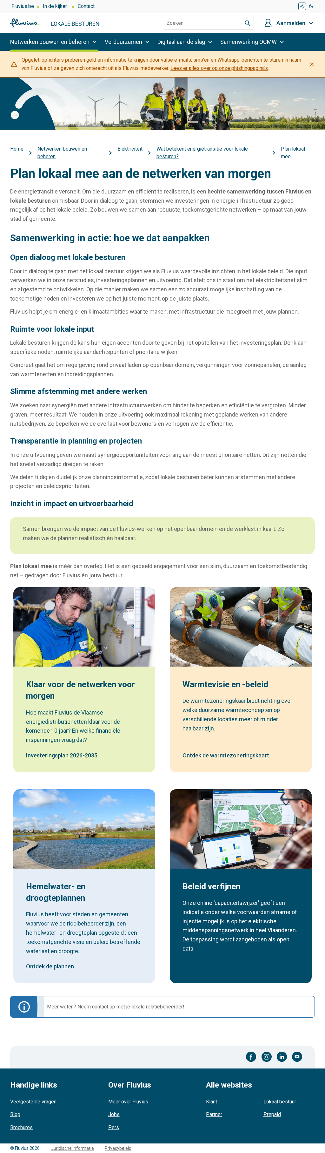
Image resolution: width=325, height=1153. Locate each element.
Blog (15, 1114)
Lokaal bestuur (279, 1102)
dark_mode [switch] (311, 6)
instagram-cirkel (267, 1057)
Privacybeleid (118, 1148)
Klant (211, 1102)
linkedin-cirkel (282, 1057)
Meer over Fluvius (128, 1102)
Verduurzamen (123, 41)
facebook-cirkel (251, 1057)
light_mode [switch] (302, 6)
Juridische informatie (72, 1148)
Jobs (114, 1114)
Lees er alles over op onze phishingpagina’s (219, 68)
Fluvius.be (22, 6)
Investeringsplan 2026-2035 (61, 755)
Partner (214, 1114)
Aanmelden (290, 23)
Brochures (21, 1127)
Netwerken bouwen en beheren (50, 41)
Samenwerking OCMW (248, 41)
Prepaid (272, 1114)
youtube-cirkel (297, 1057)
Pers (113, 1127)
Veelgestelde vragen (33, 1102)
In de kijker (55, 6)
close (311, 64)
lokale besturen (75, 23)
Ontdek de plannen (50, 966)
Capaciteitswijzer (204, 966)
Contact (86, 6)
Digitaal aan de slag (181, 41)
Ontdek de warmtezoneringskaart (225, 755)
